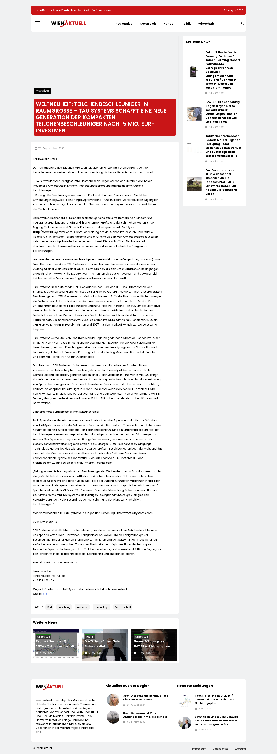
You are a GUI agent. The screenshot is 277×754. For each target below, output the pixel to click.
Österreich (148, 24)
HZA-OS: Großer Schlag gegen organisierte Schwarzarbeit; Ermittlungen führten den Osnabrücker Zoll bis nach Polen (222, 112)
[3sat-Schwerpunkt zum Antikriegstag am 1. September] (113, 717)
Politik (186, 24)
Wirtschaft (206, 24)
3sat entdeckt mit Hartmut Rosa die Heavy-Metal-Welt (145, 697)
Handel (168, 24)
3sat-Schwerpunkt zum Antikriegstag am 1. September (145, 715)
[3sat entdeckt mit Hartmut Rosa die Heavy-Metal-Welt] (113, 700)
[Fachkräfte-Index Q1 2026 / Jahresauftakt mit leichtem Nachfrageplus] (184, 701)
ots (45, 594)
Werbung (240, 748)
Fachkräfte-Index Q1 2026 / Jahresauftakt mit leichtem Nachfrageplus (55, 646)
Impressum (199, 748)
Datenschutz (220, 748)
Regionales (124, 24)
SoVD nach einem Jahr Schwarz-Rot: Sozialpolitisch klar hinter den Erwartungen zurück (217, 720)
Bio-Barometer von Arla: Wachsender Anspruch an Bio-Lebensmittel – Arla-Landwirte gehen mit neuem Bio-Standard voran (221, 182)
